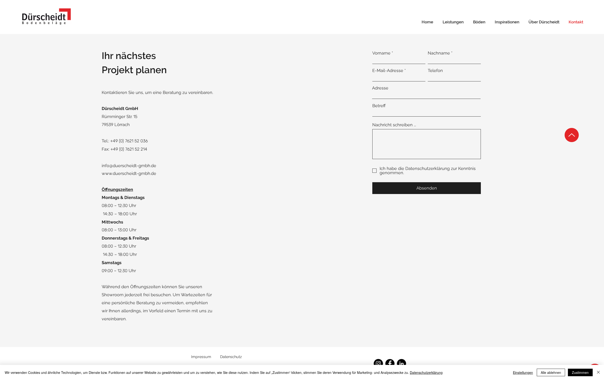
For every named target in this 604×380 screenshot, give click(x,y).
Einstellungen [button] (523, 372)
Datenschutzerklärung (426, 372)
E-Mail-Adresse (387, 70)
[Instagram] (378, 363)
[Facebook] (389, 363)
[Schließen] (598, 372)
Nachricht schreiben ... (394, 125)
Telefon (435, 70)
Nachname (439, 53)
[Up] (572, 135)
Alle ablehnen (551, 372)
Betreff (379, 106)
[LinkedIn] (401, 363)
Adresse (380, 88)
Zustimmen (580, 372)
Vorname (381, 53)
